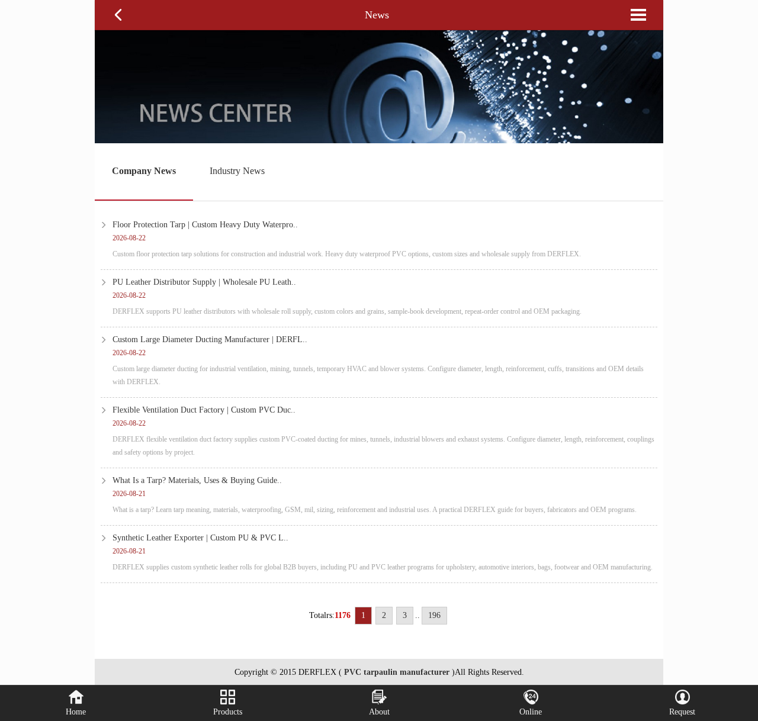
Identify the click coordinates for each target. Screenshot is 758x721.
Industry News (237, 171)
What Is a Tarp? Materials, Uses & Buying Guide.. (197, 480)
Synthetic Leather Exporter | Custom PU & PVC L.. (200, 537)
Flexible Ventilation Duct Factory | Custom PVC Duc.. (204, 409)
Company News (144, 171)
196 (434, 615)
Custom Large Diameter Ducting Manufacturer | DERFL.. (210, 339)
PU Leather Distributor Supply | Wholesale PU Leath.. (204, 282)
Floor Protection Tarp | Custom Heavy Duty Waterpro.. (205, 224)
